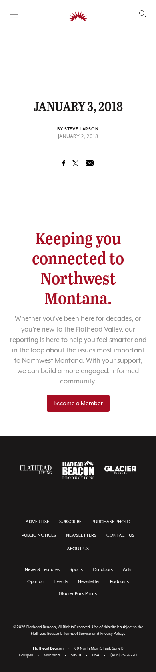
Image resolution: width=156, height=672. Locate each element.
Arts (127, 569)
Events (61, 581)
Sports (76, 569)
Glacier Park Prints (78, 593)
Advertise (37, 521)
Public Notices (39, 535)
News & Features (42, 569)
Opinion (35, 581)
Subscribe (70, 521)
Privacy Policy (112, 634)
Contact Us (120, 535)
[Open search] (143, 14)
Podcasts (119, 581)
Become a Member (78, 403)
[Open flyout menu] (14, 15)
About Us (78, 548)
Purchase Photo (111, 521)
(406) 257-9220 (123, 655)
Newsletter (89, 581)
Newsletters (81, 535)
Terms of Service (77, 634)
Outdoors (103, 569)
